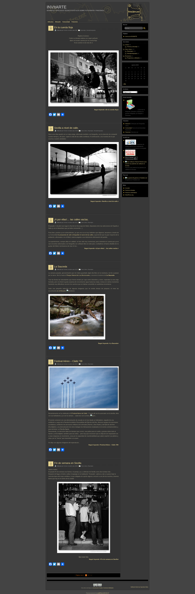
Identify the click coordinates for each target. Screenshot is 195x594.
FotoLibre (75, 22)
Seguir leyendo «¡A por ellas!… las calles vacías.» (101, 248)
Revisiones (128, 56)
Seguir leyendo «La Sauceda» (108, 343)
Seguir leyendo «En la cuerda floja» (106, 109)
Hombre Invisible (68, 30)
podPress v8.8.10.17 (103, 593)
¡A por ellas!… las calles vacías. (71, 219)
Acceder (127, 188)
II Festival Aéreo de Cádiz (79, 413)
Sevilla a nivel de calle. (66, 127)
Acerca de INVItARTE (131, 36)
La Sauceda (60, 266)
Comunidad (66, 22)
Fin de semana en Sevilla (67, 463)
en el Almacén (61, 291)
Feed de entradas (130, 190)
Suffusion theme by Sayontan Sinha (139, 587)
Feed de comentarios (131, 192)
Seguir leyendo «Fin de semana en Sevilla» (104, 559)
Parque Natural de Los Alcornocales (78, 275)
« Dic (124, 84)
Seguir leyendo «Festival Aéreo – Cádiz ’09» (103, 445)
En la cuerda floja (63, 27)
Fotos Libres (84, 130)
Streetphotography (91, 30)
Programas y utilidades (133, 58)
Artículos (50, 22)
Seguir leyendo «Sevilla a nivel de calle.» (104, 201)
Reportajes (83, 30)
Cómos (127, 44)
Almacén (58, 22)
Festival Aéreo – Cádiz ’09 (68, 361)
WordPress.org (129, 195)
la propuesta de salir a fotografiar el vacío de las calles (75, 235)
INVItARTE (57, 7)
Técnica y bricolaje (132, 46)
